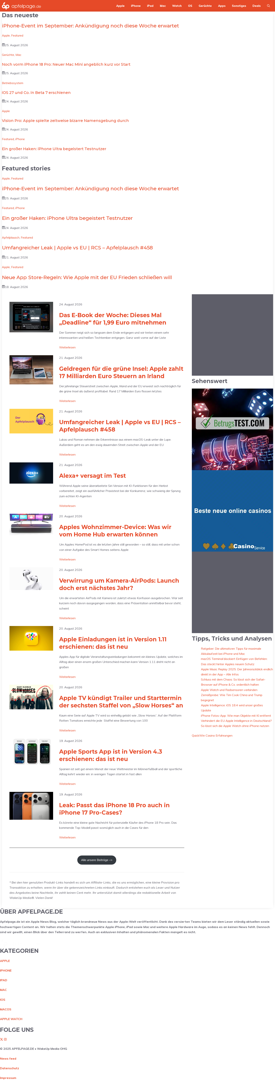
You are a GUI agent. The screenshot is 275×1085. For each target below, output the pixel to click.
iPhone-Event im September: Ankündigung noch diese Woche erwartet (90, 26)
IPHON (5, 970)
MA (2, 990)
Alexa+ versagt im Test (92, 475)
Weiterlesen (67, 347)
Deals (257, 6)
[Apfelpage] (21, 6)
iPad (150, 6)
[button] (268, 6)
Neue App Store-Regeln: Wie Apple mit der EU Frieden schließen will (87, 277)
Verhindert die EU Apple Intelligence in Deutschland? (236, 720)
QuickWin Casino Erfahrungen (212, 735)
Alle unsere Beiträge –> (96, 860)
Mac (163, 6)
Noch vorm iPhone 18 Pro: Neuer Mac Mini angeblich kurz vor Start (66, 64)
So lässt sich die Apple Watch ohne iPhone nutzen (235, 726)
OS (190, 6)
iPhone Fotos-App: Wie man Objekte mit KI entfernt (236, 715)
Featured (17, 35)
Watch (177, 6)
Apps (221, 6)
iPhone (136, 6)
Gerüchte (205, 6)
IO (1, 999)
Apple (120, 6)
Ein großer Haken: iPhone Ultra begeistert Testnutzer (54, 149)
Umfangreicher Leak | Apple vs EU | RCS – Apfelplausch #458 (77, 248)
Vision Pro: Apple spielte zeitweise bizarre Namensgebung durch (65, 120)
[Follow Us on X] (1, 1040)
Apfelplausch (10, 237)
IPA (2, 980)
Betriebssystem (12, 83)
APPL (4, 961)
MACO (4, 1009)
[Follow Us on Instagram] (5, 1040)
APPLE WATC (10, 1019)
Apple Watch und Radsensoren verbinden (229, 690)
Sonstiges (239, 6)
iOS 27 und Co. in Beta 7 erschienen (36, 92)
